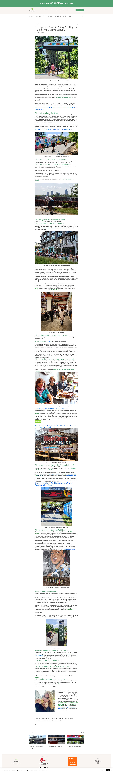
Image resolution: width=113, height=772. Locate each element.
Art (44, 16)
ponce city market (46, 720)
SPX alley (54, 720)
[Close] (111, 770)
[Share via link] (43, 724)
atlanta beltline (45, 718)
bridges (61, 718)
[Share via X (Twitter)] (38, 724)
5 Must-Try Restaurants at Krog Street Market (36, 747)
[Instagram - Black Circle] (47, 767)
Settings (102, 770)
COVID (64, 16)
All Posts (31, 16)
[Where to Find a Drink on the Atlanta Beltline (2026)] (56, 739)
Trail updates (58, 16)
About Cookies (46, 770)
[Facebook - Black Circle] (45, 767)
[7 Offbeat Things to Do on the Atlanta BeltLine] (75, 739)
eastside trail (54, 718)
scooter (60, 720)
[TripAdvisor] (42, 767)
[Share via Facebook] (35, 724)
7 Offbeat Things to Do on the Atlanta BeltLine (75, 747)
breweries (37, 720)
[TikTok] (40, 767)
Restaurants (38, 16)
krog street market (69, 718)
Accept (108, 770)
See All (82, 732)
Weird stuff (49, 16)
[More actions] (77, 24)
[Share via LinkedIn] (41, 724)
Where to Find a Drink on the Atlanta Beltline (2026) (55, 747)
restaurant (37, 718)
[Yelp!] (44, 767)
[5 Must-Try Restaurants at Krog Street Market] (37, 739)
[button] (82, 16)
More (70, 16)
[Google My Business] (39, 767)
